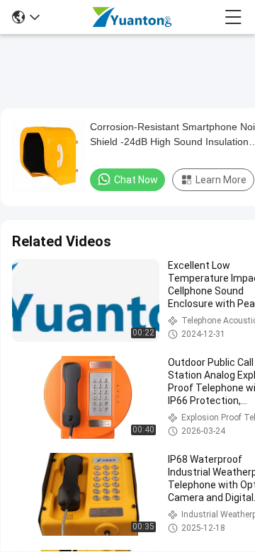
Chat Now (136, 179)
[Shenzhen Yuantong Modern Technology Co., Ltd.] (132, 17)
